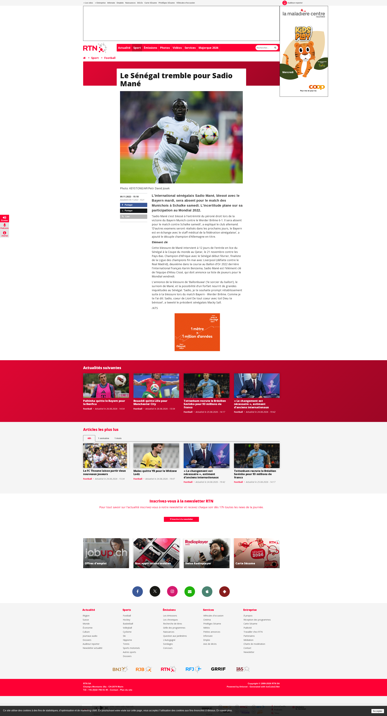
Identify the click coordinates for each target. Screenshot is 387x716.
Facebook (137, 591)
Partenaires (249, 636)
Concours (167, 648)
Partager (128, 205)
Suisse (86, 620)
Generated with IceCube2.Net (265, 686)
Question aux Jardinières (175, 636)
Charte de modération (254, 644)
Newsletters (189, 591)
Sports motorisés (131, 648)
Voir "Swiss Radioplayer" (156, 553)
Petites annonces (211, 632)
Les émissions (170, 615)
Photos (165, 47)
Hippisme (127, 640)
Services (190, 47)
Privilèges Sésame (167, 3)
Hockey (126, 620)
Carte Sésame (151, 3)
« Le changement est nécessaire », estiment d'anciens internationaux (251, 404)
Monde (86, 623)
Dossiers (87, 640)
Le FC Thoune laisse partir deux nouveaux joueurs (104, 472)
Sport (137, 47)
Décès (140, 3)
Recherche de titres (172, 623)
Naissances (130, 3)
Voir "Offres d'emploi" (257, 553)
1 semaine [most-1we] (103, 438)
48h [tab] (89, 438)
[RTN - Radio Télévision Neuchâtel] (168, 669)
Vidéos (177, 47)
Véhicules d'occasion (185, 3)
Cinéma (207, 620)
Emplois (120, 3)
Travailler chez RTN (253, 632)
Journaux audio (90, 636)
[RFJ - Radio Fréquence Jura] (193, 669)
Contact (247, 648)
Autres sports (129, 652)
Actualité (124, 47)
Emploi (206, 640)
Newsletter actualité (92, 648)
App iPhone (207, 591)
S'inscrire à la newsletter (181, 519)
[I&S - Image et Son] (243, 669)
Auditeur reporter (91, 644)
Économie (88, 628)
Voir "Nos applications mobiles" (106, 553)
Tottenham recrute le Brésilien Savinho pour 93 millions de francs (205, 404)
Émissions (150, 47)
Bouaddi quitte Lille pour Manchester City (150, 402)
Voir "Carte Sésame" (206, 553)
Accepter (377, 711)
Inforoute (111, 3)
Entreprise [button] (101, 3)
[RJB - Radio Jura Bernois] (144, 669)
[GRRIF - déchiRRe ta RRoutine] (218, 669)
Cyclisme (127, 632)
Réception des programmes (257, 620)
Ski (124, 636)
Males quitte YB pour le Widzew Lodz (155, 472)
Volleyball (127, 628)
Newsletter (249, 652)
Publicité (248, 628)
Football (109, 58)
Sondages (168, 644)
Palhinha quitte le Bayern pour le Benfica (104, 402)
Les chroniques (170, 620)
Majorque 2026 (208, 47)
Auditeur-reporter (295, 3)
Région (86, 615)
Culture (86, 632)
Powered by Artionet (237, 686)
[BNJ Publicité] (119, 669)
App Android (224, 591)
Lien (127, 216)
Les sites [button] (89, 3)
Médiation (248, 640)
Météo (206, 628)
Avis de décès (210, 644)
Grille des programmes (174, 628)
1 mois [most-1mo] (118, 438)
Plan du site (126, 690)
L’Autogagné (169, 640)
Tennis (126, 644)
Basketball (128, 623)
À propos (248, 615)
